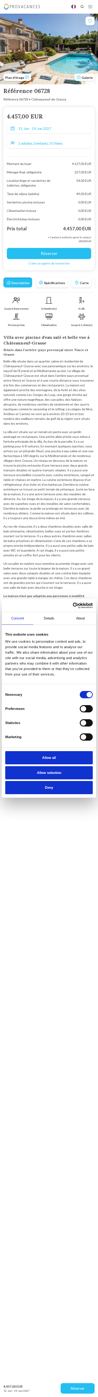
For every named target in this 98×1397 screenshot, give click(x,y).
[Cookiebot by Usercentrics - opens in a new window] (73, 606)
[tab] (17, 282)
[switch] (86, 708)
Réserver (78, 1388)
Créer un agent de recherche (49, 263)
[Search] (82, 6)
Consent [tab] (17, 618)
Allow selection (49, 773)
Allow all (49, 758)
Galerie (87, 78)
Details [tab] (49, 618)
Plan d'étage (15, 78)
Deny (49, 787)
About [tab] (80, 618)
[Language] (73, 6)
